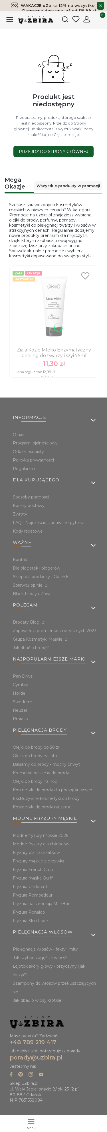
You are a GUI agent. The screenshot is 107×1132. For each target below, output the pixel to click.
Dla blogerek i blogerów (36, 568)
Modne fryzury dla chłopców (41, 844)
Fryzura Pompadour (33, 895)
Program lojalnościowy (35, 443)
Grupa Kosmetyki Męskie (38, 639)
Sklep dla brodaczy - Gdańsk (40, 576)
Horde (19, 693)
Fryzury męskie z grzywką (38, 861)
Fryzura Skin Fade (30, 920)
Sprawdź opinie (28, 585)
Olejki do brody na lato (35, 755)
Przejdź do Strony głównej (53, 151)
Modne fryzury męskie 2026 (40, 835)
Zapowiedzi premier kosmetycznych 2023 (54, 630)
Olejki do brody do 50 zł (36, 747)
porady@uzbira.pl (36, 1057)
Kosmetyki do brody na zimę (41, 807)
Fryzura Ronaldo (29, 912)
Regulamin (24, 468)
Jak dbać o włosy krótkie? (38, 1000)
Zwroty (20, 514)
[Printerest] (20, 1075)
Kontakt (21, 559)
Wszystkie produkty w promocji (68, 185)
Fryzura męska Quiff (33, 878)
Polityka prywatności (33, 460)
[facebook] (11, 1075)
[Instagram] (31, 1075)
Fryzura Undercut (30, 886)
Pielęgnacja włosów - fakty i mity (45, 949)
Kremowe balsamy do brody (41, 772)
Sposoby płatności (31, 497)
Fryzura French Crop (33, 869)
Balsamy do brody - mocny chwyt (46, 764)
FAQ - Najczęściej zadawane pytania (48, 522)
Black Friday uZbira (31, 593)
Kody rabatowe (28, 531)
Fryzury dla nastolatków (36, 852)
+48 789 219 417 (33, 1042)
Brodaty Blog (27, 622)
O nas (18, 434)
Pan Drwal (23, 676)
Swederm (22, 701)
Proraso (20, 718)
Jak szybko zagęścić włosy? (40, 957)
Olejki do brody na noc (35, 781)
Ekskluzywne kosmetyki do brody (46, 798)
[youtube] (41, 1075)
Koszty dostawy (29, 505)
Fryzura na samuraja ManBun (41, 903)
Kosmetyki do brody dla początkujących (52, 789)
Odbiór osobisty (28, 451)
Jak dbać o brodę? (31, 647)
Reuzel (20, 710)
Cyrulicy (20, 684)
